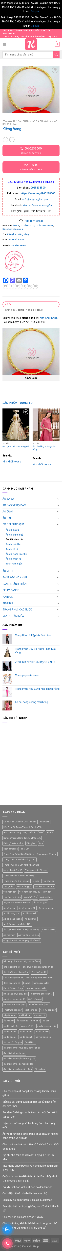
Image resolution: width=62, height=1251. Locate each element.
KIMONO (7, 603)
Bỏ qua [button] (35, 11)
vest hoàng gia (24, 886)
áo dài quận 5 (26, 1031)
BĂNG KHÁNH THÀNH (15, 584)
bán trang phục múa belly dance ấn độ (21, 961)
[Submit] (56, 54)
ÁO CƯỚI (7, 511)
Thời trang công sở (12, 1010)
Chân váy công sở (11, 983)
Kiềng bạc (12, 234)
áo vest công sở (43, 1037)
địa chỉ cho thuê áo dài (14, 1053)
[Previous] (2, 438)
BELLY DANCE (10, 590)
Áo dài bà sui (12, 530)
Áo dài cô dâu (13, 544)
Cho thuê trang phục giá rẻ (15, 972)
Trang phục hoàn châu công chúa (19, 859)
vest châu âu (48, 881)
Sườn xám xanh (10, 849)
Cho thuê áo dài (39, 972)
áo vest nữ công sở (12, 1042)
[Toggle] (58, 499)
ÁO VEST (7, 571)
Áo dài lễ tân (12, 549)
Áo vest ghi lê (48, 929)
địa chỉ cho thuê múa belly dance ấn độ (21, 1048)
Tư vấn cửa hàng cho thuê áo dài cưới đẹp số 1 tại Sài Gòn (29, 1114)
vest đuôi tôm (30, 897)
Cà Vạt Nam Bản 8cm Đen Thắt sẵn (20, 821)
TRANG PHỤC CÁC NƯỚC (17, 609)
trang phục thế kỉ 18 (12, 870)
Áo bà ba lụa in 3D (27, 908)
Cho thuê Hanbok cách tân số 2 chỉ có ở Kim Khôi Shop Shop (30, 1146)
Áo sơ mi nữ (39, 1015)
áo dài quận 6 (42, 1031)
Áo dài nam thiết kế (16, 554)
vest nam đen (9, 892)
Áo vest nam (9, 935)
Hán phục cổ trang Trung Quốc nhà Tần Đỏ (23, 832)
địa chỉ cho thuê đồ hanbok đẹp (18, 1064)
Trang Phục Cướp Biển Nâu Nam (18, 854)
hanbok (26, 983)
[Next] (59, 438)
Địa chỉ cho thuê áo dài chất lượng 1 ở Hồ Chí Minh (28, 1157)
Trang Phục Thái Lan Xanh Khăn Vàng (21, 865)
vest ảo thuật (46, 897)
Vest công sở (31, 1010)
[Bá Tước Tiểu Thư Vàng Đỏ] (15, 424)
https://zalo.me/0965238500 (38, 193)
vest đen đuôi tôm (12, 897)
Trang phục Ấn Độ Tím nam (16, 881)
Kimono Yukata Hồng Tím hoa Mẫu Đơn (22, 838)
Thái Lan (25, 849)
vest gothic (8, 886)
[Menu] (4, 44)
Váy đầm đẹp (9, 1015)
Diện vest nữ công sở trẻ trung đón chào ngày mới (28, 1125)
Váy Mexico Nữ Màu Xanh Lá (16, 902)
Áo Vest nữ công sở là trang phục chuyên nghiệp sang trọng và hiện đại (30, 1136)
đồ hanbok (40, 1069)
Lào (41, 843)
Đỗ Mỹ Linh (30, 1042)
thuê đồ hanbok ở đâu (39, 1004)
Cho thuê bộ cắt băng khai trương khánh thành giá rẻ (29, 1093)
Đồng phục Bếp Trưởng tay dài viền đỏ (21, 940)
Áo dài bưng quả (14, 534)
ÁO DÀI (16, 225)
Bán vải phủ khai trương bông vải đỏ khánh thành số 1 (30, 1208)
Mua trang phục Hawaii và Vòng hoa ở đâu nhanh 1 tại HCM (30, 1168)
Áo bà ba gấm (40, 902)
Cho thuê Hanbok (11, 967)
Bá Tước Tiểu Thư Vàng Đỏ (15, 446)
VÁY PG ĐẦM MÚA (13, 616)
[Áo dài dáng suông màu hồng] (46, 424)
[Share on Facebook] (11, 286)
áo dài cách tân (10, 1026)
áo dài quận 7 (9, 1037)
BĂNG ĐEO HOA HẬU (14, 577)
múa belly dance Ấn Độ (14, 999)
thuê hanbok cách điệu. (14, 1004)
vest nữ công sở (48, 1010)
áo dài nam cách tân (47, 1026)
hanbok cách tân (41, 983)
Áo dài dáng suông (12, 919)
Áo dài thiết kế (13, 558)
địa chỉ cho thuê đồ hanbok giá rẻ (19, 1058)
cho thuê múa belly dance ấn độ (38, 967)
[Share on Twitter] (17, 286)
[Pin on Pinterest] (29, 286)
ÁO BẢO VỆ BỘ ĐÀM (14, 505)
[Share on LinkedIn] (35, 286)
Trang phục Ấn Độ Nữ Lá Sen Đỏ (18, 875)
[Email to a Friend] (23, 286)
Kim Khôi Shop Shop (13, 988)
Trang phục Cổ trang (47, 854)
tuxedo (36, 881)
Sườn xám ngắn (14, 563)
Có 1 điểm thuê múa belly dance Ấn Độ (24, 1193)
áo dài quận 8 (26, 1037)
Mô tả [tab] (8, 304)
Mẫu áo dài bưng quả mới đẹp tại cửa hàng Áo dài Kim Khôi (29, 1104)
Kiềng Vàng (23, 234)
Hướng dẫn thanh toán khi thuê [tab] (23, 310)
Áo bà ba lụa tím (46, 908)
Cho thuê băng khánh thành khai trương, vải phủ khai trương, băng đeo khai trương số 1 (29, 1225)
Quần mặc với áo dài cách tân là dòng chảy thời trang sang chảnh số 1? (29, 1178)
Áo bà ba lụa (9, 908)
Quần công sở (34, 999)
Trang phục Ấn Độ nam (36, 870)
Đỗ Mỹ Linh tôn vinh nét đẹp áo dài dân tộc (27, 1187)
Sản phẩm (23, 121)
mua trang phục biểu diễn (15, 994)
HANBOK (7, 596)
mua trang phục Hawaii (42, 994)
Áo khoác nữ (25, 1015)
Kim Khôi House (16, 239)
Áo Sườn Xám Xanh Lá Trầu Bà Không (21, 929)
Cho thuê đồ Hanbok (13, 977)
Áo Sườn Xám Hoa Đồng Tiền (17, 924)
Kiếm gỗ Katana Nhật (13, 843)
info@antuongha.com (35, 199)
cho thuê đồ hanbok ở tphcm (39, 977)
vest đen (47, 892)
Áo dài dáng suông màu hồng (44, 448)
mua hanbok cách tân (36, 988)
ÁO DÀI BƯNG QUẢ (41, 121)
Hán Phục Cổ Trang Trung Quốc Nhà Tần (22, 827)
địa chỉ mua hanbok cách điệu (17, 1069)
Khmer (50, 832)
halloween (44, 821)
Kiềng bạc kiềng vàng (12, 229)
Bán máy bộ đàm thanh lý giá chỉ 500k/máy (27, 1199)
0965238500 (38, 187)
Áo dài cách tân (46, 225)
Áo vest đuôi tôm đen (28, 935)
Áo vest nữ (8, 1020)
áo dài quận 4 (9, 1031)
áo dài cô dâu (27, 1026)
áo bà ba (35, 1020)
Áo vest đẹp (22, 1020)
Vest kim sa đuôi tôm (44, 886)
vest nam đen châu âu (29, 892)
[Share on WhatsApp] (5, 286)
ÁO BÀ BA (8, 498)
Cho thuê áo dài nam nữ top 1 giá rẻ (22, 1217)
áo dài (46, 1020)
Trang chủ (8, 121)
